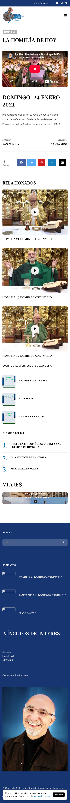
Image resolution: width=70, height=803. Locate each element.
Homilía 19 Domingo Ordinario (27, 355)
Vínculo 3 (7, 659)
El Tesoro (26, 398)
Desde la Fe (9, 656)
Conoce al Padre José (15, 675)
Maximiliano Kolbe (24, 468)
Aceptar (59, 794)
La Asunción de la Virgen (28, 457)
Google (6, 652)
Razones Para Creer (33, 380)
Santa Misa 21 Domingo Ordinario (42, 595)
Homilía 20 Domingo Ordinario (27, 297)
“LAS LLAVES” (27, 613)
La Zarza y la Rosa (32, 416)
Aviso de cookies (43, 796)
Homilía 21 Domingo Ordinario (27, 239)
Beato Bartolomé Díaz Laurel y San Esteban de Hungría (36, 445)
